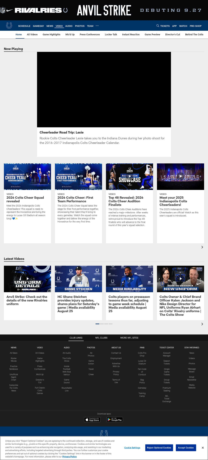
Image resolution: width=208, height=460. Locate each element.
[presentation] (203, 247)
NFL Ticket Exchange (166, 399)
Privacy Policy (69, 456)
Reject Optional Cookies (159, 447)
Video (40, 347)
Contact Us (116, 353)
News (13, 347)
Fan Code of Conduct (142, 372)
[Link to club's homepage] (9, 25)
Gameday (142, 388)
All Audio (67, 353)
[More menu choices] (97, 25)
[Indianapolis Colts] (104, 434)
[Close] (202, 447)
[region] (104, 448)
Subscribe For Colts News (13, 388)
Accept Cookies (186, 447)
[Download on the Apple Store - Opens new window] (92, 420)
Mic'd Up (40, 374)
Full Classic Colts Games (40, 390)
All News (13, 353)
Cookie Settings (132, 447)
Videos (192, 358)
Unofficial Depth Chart (14, 377)
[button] (94, 89)
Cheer (91, 374)
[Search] (157, 25)
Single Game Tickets (167, 372)
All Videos (39, 353)
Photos (91, 347)
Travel (91, 369)
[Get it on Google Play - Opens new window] (114, 421)
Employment (116, 358)
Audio (67, 347)
